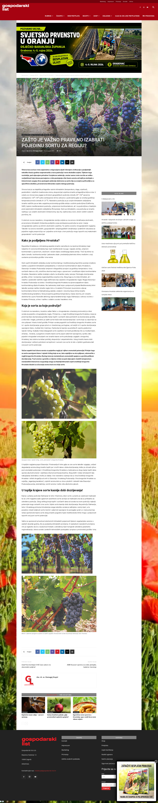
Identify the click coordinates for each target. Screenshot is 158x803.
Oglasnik (106, 16)
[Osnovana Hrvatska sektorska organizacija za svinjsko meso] (118, 304)
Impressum (111, 1)
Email (104, 782)
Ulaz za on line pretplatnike (127, 16)
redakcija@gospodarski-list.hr (45, 771)
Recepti (86, 16)
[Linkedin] (62, 162)
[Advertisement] (59, 640)
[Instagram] (143, 7)
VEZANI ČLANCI (52, 695)
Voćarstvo (52, 135)
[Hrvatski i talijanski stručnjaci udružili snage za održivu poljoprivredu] (118, 232)
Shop (96, 16)
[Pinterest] (57, 162)
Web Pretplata (73, 16)
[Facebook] (140, 7)
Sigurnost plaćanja (108, 763)
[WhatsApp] (47, 162)
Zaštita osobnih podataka (71, 759)
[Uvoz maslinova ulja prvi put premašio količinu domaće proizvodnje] (118, 256)
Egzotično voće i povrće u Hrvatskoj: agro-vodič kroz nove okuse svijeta (84, 717)
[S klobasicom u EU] (118, 208)
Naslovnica (25, 75)
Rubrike (48, 16)
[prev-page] (23, 723)
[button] (153, 7)
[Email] (67, 162)
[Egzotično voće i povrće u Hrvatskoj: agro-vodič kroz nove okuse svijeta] (84, 705)
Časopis (59, 16)
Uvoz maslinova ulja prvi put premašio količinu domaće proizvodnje (118, 245)
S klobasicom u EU (108, 199)
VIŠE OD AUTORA (65, 695)
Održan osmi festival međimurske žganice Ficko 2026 (119, 269)
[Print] (72, 162)
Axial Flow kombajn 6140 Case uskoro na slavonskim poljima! (36, 666)
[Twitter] (42, 162)
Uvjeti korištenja (107, 750)
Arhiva (131, 1)
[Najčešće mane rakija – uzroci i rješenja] (33, 705)
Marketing (103, 1)
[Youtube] (147, 7)
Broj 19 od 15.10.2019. (47, 75)
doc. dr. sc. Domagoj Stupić (34, 151)
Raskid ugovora (107, 754)
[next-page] (26, 723)
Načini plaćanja (107, 759)
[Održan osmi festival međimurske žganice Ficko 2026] (118, 280)
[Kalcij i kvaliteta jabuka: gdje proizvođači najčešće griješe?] (59, 705)
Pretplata (105, 745)
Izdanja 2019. (34, 75)
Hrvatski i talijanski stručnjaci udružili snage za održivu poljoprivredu (118, 221)
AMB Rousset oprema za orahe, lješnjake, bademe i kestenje (81, 666)
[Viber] (52, 162)
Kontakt (125, 1)
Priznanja (118, 1)
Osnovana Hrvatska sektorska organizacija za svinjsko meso (118, 293)
